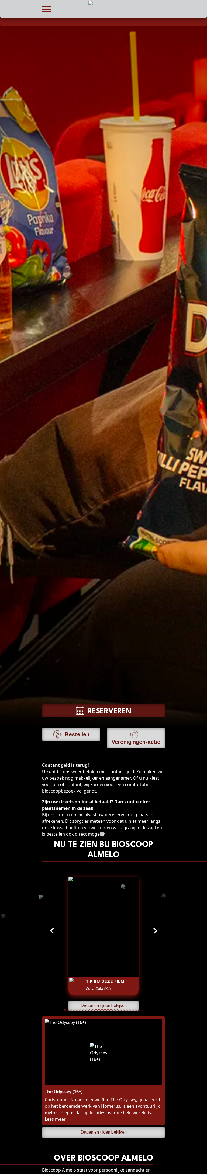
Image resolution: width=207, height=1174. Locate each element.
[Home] (44, 22)
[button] (46, 8)
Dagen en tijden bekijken (104, 1005)
